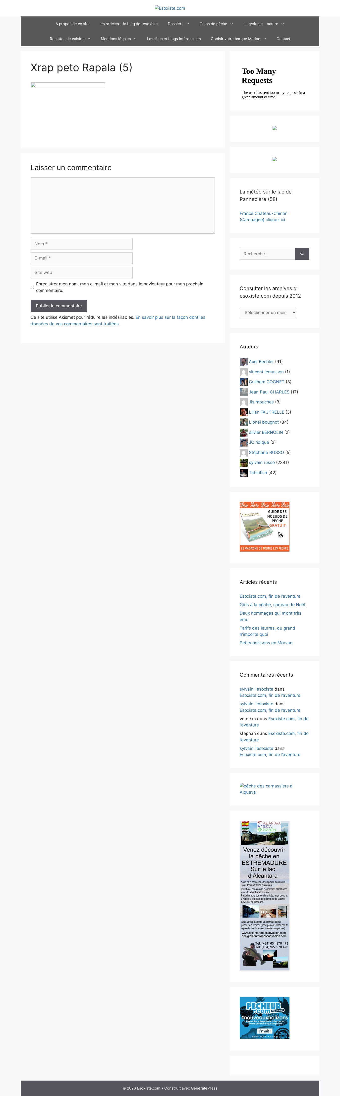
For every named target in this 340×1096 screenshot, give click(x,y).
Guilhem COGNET (266, 381)
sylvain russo (262, 462)
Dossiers (175, 23)
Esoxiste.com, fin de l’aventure (270, 596)
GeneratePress (204, 1088)
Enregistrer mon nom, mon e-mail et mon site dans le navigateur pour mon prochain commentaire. (119, 287)
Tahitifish (258, 472)
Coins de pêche (213, 23)
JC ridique (259, 442)
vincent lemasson (266, 371)
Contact (283, 38)
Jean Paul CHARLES (269, 391)
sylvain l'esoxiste (256, 689)
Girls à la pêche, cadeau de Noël (272, 604)
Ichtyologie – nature (260, 23)
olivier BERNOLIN (266, 432)
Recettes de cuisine (67, 38)
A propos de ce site (73, 23)
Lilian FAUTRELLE (266, 411)
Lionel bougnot (264, 422)
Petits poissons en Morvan (266, 642)
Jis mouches (261, 401)
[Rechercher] (302, 254)
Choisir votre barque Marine (235, 38)
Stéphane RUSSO (266, 452)
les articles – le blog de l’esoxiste (129, 23)
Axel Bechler (261, 361)
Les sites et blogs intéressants (174, 38)
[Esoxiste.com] (170, 7)
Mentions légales (116, 38)
